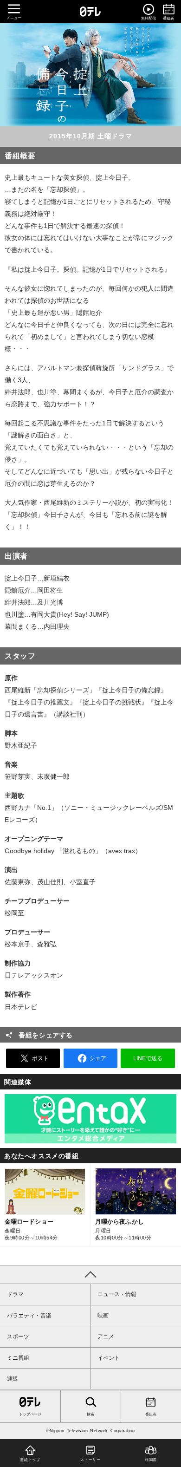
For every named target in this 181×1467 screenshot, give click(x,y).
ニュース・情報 (116, 1294)
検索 (90, 1414)
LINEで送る (147, 1058)
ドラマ (15, 1294)
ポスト (40, 1058)
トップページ (30, 1414)
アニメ (105, 1336)
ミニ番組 (18, 1358)
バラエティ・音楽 (29, 1315)
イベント (108, 1358)
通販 (12, 1379)
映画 (103, 1315)
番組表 (150, 1414)
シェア (98, 1058)
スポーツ (18, 1336)
